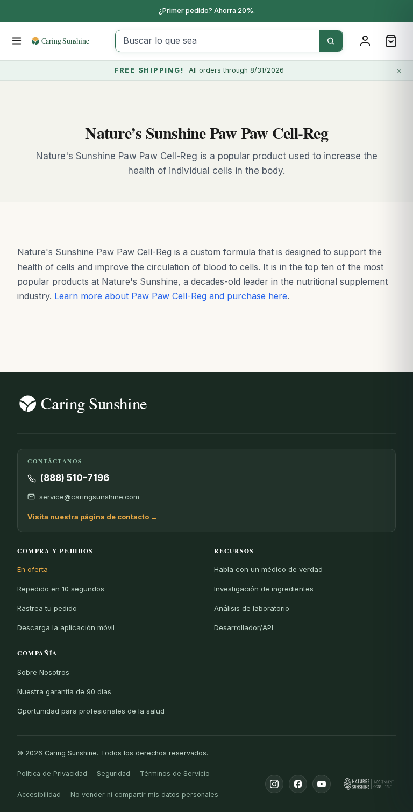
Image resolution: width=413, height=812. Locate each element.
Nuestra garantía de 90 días (64, 691)
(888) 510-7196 (74, 477)
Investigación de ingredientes (264, 588)
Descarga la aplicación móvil (66, 627)
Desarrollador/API (243, 627)
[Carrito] (391, 41)
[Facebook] (298, 784)
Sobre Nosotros (43, 672)
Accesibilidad (39, 794)
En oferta (32, 569)
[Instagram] (274, 784)
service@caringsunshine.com (89, 496)
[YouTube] (321, 784)
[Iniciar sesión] (365, 41)
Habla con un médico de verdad (268, 569)
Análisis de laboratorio (251, 608)
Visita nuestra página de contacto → (92, 516)
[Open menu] (17, 41)
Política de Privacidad (52, 773)
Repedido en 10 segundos (60, 588)
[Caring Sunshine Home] (70, 41)
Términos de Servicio (175, 773)
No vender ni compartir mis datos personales (144, 794)
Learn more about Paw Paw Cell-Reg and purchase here (170, 296)
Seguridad (113, 773)
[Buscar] (331, 41)
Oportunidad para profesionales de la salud (91, 711)
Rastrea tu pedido (47, 608)
